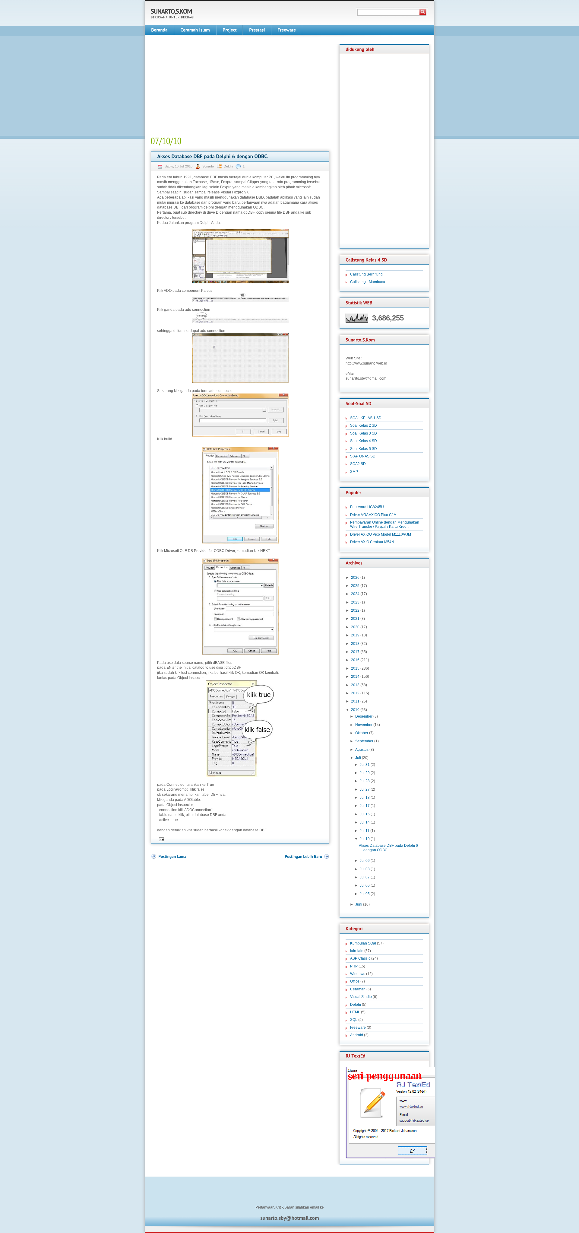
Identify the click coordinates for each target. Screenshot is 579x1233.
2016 (355, 660)
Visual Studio (361, 997)
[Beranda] (159, 30)
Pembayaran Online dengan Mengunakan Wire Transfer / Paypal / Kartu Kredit (384, 524)
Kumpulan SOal (363, 943)
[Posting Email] (161, 839)
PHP (354, 966)
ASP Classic (360, 958)
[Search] (422, 12)
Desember (363, 716)
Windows (357, 974)
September (364, 741)
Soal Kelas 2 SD (363, 425)
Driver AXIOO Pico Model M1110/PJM (380, 534)
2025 (355, 586)
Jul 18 (365, 797)
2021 (355, 618)
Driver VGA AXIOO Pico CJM (373, 515)
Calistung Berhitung (366, 274)
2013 (355, 685)
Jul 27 (365, 789)
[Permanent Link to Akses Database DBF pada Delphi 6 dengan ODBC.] (212, 156)
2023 (355, 602)
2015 (355, 668)
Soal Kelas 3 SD (363, 433)
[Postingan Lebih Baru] (307, 856)
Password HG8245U (367, 507)
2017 (355, 652)
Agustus (362, 749)
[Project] (229, 30)
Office (354, 981)
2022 (355, 610)
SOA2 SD (358, 464)
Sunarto (208, 166)
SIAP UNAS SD (362, 456)
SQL (353, 1020)
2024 (355, 594)
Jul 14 (365, 822)
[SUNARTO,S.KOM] (171, 11)
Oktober (361, 733)
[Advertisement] (201, 86)
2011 (355, 701)
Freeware (358, 1027)
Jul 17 (365, 806)
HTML (355, 1012)
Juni (358, 904)
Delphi (228, 166)
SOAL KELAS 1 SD (365, 418)
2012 (355, 693)
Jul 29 (365, 773)
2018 (355, 644)
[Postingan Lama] (168, 856)
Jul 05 (365, 894)
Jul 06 (365, 885)
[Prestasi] (257, 30)
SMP (354, 472)
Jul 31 (365, 765)
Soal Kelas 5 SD (363, 449)
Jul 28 (365, 781)
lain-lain (356, 951)
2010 (355, 710)
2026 (355, 577)
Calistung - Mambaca (367, 282)
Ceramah (357, 989)
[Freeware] (286, 30)
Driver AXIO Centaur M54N (372, 542)
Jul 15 (365, 814)
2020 (355, 627)
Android (356, 1035)
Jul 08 (365, 869)
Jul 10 (365, 839)
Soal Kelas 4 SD (363, 441)
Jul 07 (365, 877)
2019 (355, 635)
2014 (355, 676)
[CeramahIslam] (195, 30)
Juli (358, 758)
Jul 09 (365, 861)
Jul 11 (364, 831)
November (363, 725)
